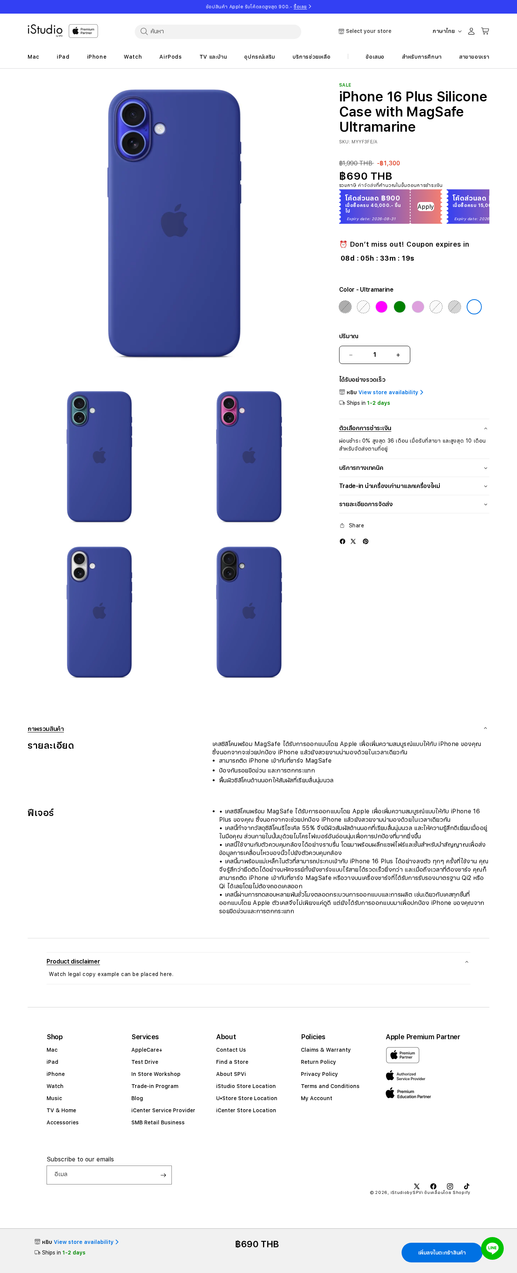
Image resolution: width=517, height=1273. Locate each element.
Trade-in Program (154, 1086)
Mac (52, 1050)
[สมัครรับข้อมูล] (163, 1175)
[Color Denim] (363, 307)
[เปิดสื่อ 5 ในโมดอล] (249, 615)
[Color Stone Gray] (454, 307)
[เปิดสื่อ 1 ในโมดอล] (174, 229)
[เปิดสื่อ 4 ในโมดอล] (99, 615)
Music (54, 1098)
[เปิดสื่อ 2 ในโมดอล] (99, 459)
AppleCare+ (146, 1050)
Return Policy (318, 1062)
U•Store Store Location (246, 1098)
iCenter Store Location (246, 1110)
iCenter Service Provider (163, 1110)
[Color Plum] (418, 307)
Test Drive (144, 1062)
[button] (258, 961)
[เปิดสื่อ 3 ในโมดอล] (249, 459)
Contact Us (231, 1050)
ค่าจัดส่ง (367, 185)
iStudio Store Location (246, 1086)
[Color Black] (345, 307)
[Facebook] (342, 541)
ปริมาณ (348, 336)
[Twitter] (353, 541)
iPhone (56, 1074)
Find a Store (232, 1062)
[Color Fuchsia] (381, 307)
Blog (137, 1098)
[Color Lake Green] (400, 307)
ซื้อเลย (300, 6)
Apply (425, 206)
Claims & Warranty (326, 1050)
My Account (316, 1098)
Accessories (63, 1122)
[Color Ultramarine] (474, 306)
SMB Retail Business (158, 1122)
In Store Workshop (156, 1074)
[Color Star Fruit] (436, 307)
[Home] (45, 30)
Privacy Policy (319, 1074)
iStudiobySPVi (407, 1192)
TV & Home (61, 1110)
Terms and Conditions (330, 1086)
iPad (52, 1062)
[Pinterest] (365, 541)
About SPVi (231, 1074)
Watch (55, 1086)
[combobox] (218, 31)
